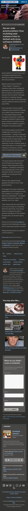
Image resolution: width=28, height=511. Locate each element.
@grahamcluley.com (17, 48)
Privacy (8, 497)
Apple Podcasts (7, 469)
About (16, 493)
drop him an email (16, 292)
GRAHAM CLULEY (9, 5)
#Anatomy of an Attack (9, 259)
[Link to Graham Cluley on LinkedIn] (4, 485)
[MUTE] (19, 460)
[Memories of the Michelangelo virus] (16, 308)
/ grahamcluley (15, 49)
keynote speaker (18, 270)
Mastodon (6, 245)
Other (5, 471)
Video (4, 256)
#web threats (17, 264)
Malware (8, 253)
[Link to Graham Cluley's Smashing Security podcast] (14, 485)
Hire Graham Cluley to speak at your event (13, 492)
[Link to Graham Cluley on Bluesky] (7, 485)
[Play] (6, 460)
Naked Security (18, 253)
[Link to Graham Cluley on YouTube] (23, 485)
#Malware (21, 259)
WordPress (12, 501)
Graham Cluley (13, 44)
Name (6, 392)
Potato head (5, 237)
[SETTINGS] (21, 460)
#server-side (6, 264)
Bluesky (22, 243)
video (20, 222)
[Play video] (14, 12)
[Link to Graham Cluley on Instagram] (17, 485)
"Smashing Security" (9, 289)
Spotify (15, 469)
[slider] (10, 460)
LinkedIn (13, 290)
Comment (7, 373)
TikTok (9, 290)
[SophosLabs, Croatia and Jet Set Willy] (16, 325)
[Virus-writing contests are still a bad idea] (16, 341)
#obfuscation (7, 262)
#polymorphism (18, 262)
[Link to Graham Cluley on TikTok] (20, 485)
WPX (14, 503)
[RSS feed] (14, 487)
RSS (20, 469)
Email (6, 400)
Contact (12, 493)
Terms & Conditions (16, 497)
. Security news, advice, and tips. (12, 155)
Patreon (5, 478)
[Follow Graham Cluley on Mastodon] (10, 485)
